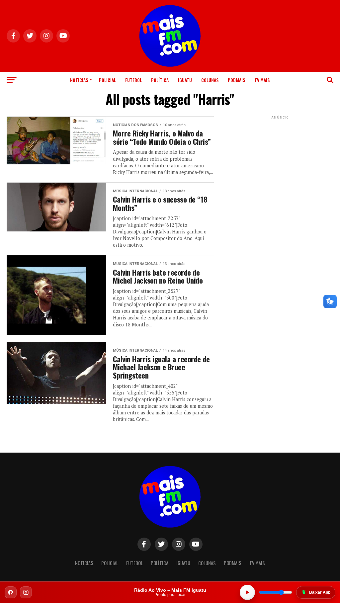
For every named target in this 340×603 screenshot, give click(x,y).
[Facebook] (11, 592)
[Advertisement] (280, 162)
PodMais (236, 79)
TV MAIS (262, 79)
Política (160, 79)
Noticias (79, 79)
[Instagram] (26, 592)
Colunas (209, 79)
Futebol (133, 79)
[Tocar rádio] (247, 592)
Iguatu (185, 79)
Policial (107, 79)
